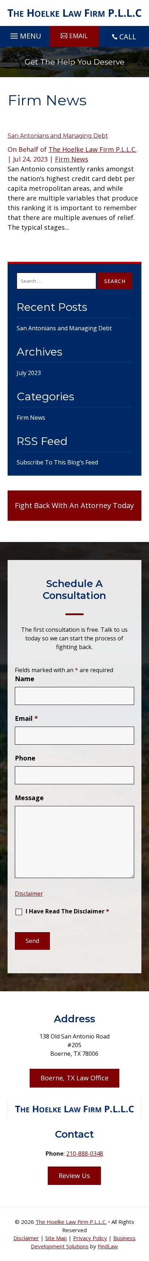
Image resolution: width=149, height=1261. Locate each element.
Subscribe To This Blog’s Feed (57, 462)
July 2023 (29, 373)
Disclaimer (29, 894)
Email (26, 718)
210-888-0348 (84, 1154)
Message (29, 797)
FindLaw (108, 1246)
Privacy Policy (90, 1238)
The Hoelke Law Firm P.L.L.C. (92, 149)
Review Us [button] (74, 1175)
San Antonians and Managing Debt (58, 135)
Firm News (71, 159)
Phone (25, 758)
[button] (24, 34)
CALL (127, 36)
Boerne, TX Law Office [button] (74, 1077)
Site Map (56, 1238)
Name (24, 678)
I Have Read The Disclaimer (67, 911)
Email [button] (78, 35)
